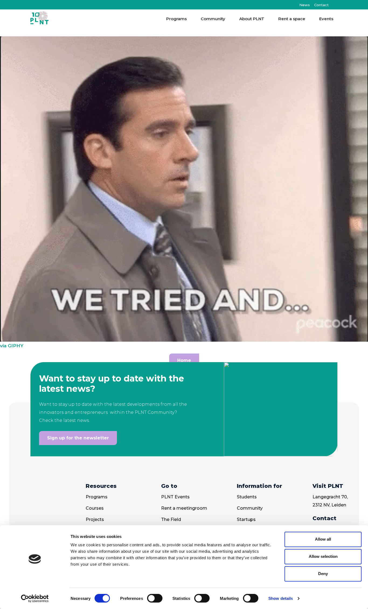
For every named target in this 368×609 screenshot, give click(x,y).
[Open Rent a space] (309, 19)
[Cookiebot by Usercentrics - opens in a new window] (34, 598)
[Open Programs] (190, 19)
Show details (280, 598)
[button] (333, 4)
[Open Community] (229, 19)
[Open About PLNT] (268, 19)
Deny (323, 573)
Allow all (323, 539)
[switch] (154, 598)
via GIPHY (11, 345)
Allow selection (323, 556)
